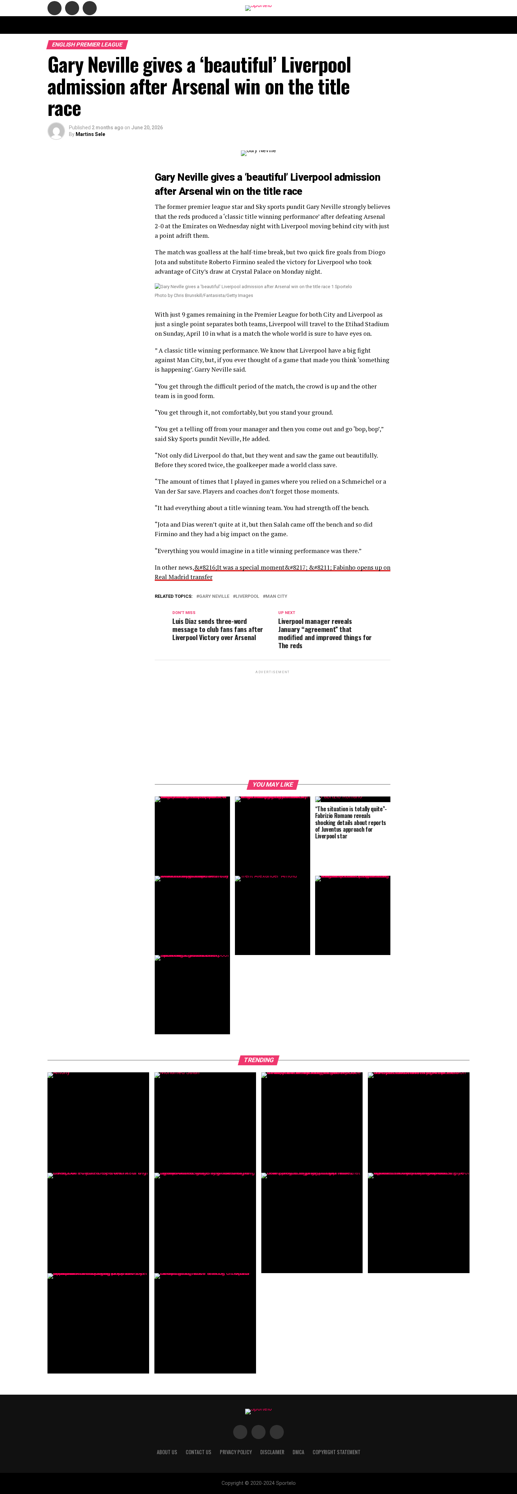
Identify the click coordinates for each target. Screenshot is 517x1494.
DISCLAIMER (288, 25)
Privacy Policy (347, 25)
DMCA (316, 25)
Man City (276, 596)
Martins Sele (90, 134)
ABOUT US (164, 25)
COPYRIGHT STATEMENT (243, 25)
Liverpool (247, 596)
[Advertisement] (272, 724)
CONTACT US (196, 25)
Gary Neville (214, 596)
